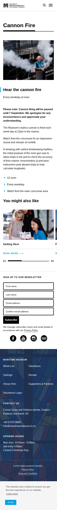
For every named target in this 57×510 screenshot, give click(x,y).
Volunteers (34, 366)
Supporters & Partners (40, 384)
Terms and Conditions (27, 473)
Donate (32, 375)
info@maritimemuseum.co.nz (19, 426)
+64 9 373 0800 (12, 422)
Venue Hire (9, 384)
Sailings (7, 375)
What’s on (8, 366)
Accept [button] (11, 502)
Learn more (12, 494)
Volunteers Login (12, 392)
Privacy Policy (31, 330)
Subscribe (11, 319)
